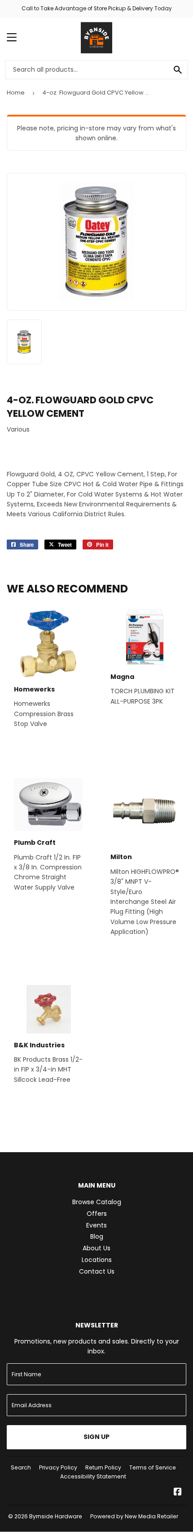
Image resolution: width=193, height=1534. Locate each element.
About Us (96, 1248)
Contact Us (96, 1271)
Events (96, 1225)
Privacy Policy (58, 1467)
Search (21, 1467)
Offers (97, 1213)
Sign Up (96, 1436)
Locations (97, 1259)
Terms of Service (152, 1467)
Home (16, 92)
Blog (96, 1236)
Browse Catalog (96, 1201)
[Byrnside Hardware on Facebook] (178, 1492)
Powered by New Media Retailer (134, 1516)
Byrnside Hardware (55, 1516)
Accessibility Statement (93, 1476)
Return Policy (103, 1467)
